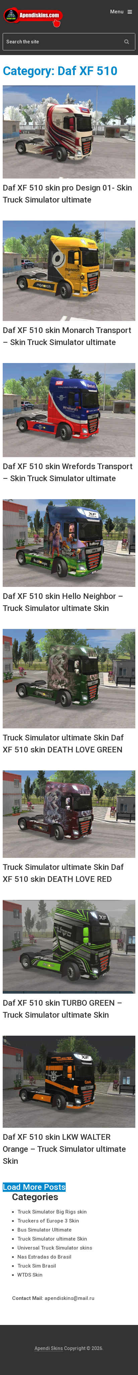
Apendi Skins (48, 1348)
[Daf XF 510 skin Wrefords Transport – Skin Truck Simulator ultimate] (69, 410)
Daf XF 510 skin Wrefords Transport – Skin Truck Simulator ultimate (68, 472)
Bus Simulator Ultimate (44, 1230)
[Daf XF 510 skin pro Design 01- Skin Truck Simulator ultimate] (69, 132)
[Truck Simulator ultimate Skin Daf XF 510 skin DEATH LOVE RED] (69, 814)
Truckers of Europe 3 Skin (48, 1221)
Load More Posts (34, 1187)
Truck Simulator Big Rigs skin (52, 1212)
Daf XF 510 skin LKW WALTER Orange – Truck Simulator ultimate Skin (64, 1149)
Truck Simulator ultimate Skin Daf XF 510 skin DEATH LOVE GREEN (63, 743)
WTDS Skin (30, 1275)
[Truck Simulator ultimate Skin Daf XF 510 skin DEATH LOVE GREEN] (69, 678)
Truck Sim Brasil (36, 1266)
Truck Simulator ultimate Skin (52, 1239)
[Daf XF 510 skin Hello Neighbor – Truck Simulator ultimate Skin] (69, 543)
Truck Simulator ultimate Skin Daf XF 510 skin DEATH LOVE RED (63, 873)
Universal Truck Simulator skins (54, 1248)
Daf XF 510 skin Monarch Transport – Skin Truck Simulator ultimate (67, 336)
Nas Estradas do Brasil (44, 1257)
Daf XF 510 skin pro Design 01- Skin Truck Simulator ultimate (67, 194)
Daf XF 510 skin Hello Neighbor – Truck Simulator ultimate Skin (63, 602)
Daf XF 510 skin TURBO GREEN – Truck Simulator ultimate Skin (62, 1009)
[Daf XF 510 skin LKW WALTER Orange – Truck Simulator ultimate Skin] (69, 1082)
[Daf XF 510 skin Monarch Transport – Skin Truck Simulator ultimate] (69, 271)
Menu (117, 12)
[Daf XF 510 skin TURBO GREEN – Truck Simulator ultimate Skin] (69, 947)
